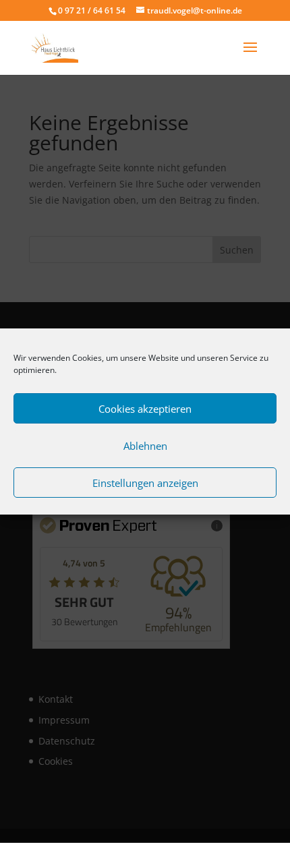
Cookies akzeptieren (145, 408)
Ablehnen (145, 446)
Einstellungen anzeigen (145, 483)
